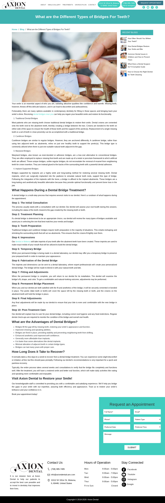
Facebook (132, 469)
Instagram (132, 479)
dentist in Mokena (23, 242)
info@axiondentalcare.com (63, 474)
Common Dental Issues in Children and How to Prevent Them (139, 57)
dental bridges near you (43, 114)
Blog (22, 29)
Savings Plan (81, 5)
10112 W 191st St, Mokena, (109, 4)
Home (14, 29)
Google (130, 484)
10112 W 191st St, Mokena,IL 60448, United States (63, 481)
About (43, 5)
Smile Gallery (54, 5)
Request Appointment (151, 3)
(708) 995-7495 (128, 4)
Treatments (67, 5)
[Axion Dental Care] (14, 4)
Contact (92, 5)
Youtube (131, 474)
